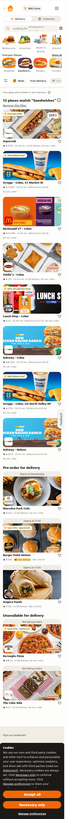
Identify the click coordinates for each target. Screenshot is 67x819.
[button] (8, 8)
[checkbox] (9, 65)
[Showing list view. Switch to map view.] (61, 28)
